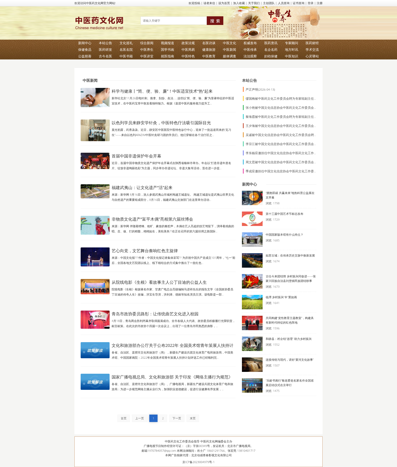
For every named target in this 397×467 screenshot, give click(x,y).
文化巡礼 (126, 43)
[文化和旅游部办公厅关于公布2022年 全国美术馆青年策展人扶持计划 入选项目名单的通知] (95, 350)
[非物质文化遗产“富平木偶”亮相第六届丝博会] (95, 225)
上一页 (139, 418)
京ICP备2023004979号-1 (198, 462)
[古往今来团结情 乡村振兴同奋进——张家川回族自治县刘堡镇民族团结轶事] (252, 282)
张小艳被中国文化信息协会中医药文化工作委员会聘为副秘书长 (289, 107)
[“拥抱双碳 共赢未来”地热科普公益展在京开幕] (252, 199)
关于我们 (254, 3)
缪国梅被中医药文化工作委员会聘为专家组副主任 (280, 98)
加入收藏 (239, 3)
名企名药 (270, 49)
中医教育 (208, 56)
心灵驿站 (312, 56)
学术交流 (312, 49)
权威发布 (250, 43)
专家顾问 (291, 43)
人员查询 (283, 3)
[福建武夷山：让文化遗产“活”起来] (95, 191)
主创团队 (269, 3)
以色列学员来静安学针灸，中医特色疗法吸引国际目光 (161, 122)
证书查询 (298, 3)
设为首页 (224, 3)
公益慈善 (84, 56)
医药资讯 (270, 43)
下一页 (176, 418)
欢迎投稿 (194, 3)
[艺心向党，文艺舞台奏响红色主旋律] (95, 256)
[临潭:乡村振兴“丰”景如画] (252, 303)
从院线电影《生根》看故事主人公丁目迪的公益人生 (159, 282)
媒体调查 (229, 56)
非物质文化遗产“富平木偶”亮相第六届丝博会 (152, 219)
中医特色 (188, 56)
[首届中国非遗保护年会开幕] (95, 161)
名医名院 (126, 49)
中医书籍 (126, 56)
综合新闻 (146, 43)
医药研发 (105, 49)
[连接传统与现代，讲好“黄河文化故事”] (252, 365)
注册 (320, 3)
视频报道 (167, 43)
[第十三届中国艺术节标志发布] (252, 220)
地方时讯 (291, 49)
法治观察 (250, 56)
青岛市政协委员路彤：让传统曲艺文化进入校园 (155, 314)
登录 (310, 3)
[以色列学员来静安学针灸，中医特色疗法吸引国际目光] (95, 130)
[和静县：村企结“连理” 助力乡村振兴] (252, 345)
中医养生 (146, 49)
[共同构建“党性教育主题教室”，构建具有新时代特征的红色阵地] (252, 324)
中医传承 (250, 49)
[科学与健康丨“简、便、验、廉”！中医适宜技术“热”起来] (95, 97)
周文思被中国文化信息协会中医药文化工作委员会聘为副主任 (287, 162)
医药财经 (312, 43)
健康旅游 (208, 49)
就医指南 (167, 56)
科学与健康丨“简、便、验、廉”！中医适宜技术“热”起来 (162, 91)
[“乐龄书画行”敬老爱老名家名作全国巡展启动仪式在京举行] (252, 386)
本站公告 (105, 43)
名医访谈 (208, 43)
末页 (193, 418)
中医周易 (188, 49)
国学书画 (167, 49)
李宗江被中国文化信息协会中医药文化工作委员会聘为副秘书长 (289, 144)
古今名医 (105, 56)
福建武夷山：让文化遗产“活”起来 (142, 187)
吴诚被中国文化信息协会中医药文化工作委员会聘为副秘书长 (287, 135)
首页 (124, 418)
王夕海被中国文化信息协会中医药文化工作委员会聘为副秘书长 (289, 126)
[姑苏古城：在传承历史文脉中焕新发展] (252, 261)
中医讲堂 (146, 56)
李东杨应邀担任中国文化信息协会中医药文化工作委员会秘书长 (289, 153)
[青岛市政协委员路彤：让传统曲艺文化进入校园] (95, 320)
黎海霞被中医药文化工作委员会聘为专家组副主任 (280, 117)
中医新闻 (229, 49)
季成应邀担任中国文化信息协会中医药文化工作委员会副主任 (287, 171)
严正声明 (252, 89)
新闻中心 (84, 43)
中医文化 (229, 43)
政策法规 (188, 43)
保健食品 (84, 49)
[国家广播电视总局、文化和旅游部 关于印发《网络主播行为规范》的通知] (95, 382)
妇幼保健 (270, 56)
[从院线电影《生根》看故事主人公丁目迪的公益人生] (95, 286)
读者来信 (209, 3)
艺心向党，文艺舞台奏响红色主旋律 (145, 250)
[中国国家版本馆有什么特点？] (252, 240)
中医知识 (291, 56)
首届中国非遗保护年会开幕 (136, 156)
